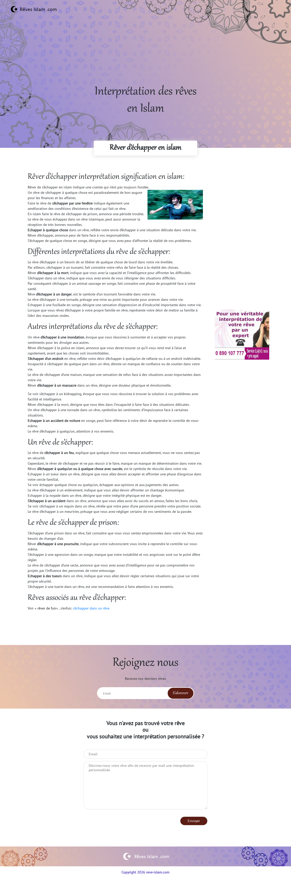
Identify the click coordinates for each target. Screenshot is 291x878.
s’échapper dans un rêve (90, 608)
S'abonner (180, 693)
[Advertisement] (145, 55)
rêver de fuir (46, 608)
